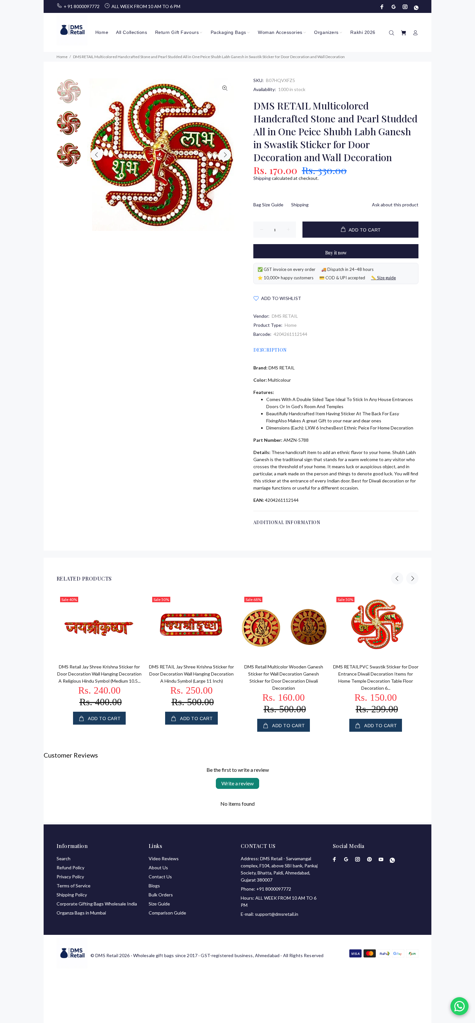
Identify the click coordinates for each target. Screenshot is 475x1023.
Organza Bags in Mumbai (81, 912)
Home (291, 325)
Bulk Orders (161, 894)
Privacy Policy (70, 876)
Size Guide (159, 903)
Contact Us (160, 876)
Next (225, 155)
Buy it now (336, 253)
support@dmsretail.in (276, 914)
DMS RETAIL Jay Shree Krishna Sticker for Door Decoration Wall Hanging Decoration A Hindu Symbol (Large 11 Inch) (191, 674)
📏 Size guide (383, 277)
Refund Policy (70, 867)
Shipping (262, 178)
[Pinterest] (369, 859)
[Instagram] (405, 7)
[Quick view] (131, 604)
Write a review (237, 783)
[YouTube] (381, 859)
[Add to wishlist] (131, 622)
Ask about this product (395, 204)
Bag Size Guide (268, 204)
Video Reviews (164, 858)
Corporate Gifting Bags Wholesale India (97, 903)
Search (63, 858)
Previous (96, 155)
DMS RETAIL (285, 316)
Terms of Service (73, 885)
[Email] (393, 7)
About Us (158, 867)
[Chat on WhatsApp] (459, 1006)
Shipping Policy (72, 894)
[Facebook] (382, 7)
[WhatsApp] (415, 7)
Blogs (154, 885)
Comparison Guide (167, 912)
